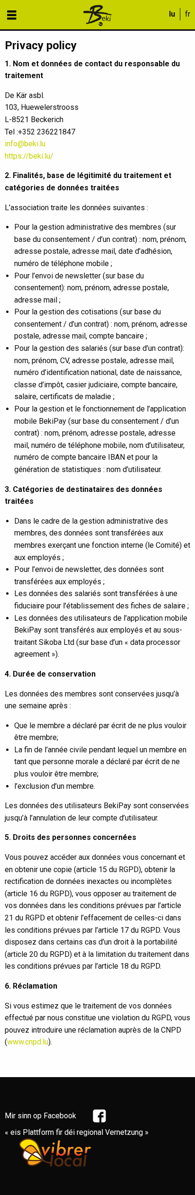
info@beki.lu (25, 143)
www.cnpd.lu (27, 1041)
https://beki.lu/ (29, 156)
